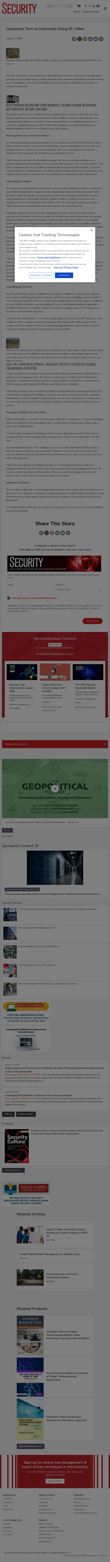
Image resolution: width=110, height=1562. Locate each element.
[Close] (91, 230)
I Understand (64, 275)
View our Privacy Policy (66, 267)
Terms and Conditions (49, 257)
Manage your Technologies (41, 275)
